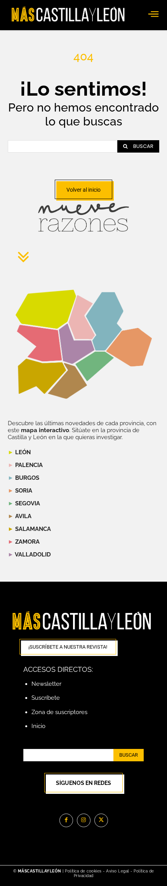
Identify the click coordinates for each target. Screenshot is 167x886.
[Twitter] (101, 820)
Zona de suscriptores (59, 712)
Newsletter (46, 683)
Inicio (38, 726)
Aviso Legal (118, 871)
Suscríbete (45, 697)
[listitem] (39, 343)
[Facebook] (66, 820)
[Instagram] (83, 820)
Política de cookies (83, 871)
